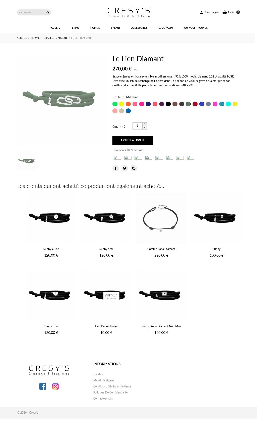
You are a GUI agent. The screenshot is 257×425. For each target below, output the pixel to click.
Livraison (98, 374)
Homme (95, 28)
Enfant (115, 28)
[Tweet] (124, 168)
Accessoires (139, 28)
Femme (75, 28)
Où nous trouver (196, 28)
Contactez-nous (103, 398)
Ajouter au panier (133, 140)
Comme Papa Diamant (161, 249)
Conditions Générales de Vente (112, 386)
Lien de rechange (106, 326)
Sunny (216, 249)
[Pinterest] (134, 168)
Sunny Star (106, 249)
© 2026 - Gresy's (27, 412)
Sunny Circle (51, 249)
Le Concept (166, 28)
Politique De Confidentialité (110, 392)
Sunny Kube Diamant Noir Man (161, 326)
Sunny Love (51, 326)
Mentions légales (103, 380)
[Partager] (115, 168)
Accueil (55, 28)
